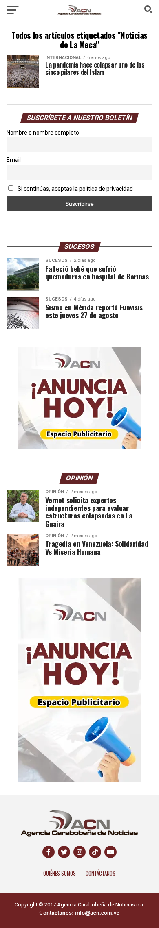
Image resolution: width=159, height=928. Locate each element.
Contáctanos (100, 873)
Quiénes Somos (59, 873)
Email (14, 160)
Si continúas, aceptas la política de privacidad (74, 188)
